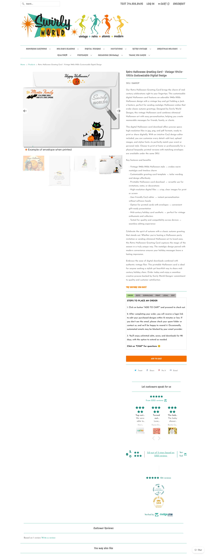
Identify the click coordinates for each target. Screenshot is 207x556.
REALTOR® (62, 55)
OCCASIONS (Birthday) (109, 55)
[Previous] (25, 111)
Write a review (48, 538)
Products (32, 65)
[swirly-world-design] (103, 27)
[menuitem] (38, 48)
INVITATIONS (117, 48)
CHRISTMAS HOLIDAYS (168, 48)
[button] (154, 438)
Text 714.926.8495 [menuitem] (131, 3)
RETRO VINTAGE (140, 48)
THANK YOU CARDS (138, 55)
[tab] (130, 296)
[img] (156, 397)
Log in (150, 3)
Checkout (179, 3)
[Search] (23, 3)
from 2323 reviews (154, 400)
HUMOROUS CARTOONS (37, 48)
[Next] (119, 111)
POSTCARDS (83, 55)
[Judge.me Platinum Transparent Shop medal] (158, 489)
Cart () (165, 3)
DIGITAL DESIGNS (93, 48)
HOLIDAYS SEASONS (66, 48)
